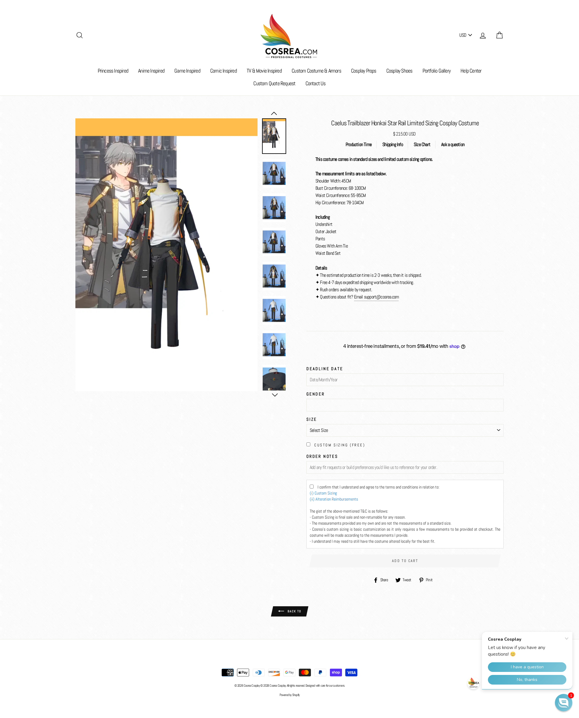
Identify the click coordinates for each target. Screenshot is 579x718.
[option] (166, 254)
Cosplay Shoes (399, 70)
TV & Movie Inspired (264, 70)
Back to (293, 611)
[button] (563, 702)
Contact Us (315, 83)
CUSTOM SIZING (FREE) (339, 445)
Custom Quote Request (274, 83)
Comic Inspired (223, 70)
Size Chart (422, 144)
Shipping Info (392, 144)
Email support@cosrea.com (376, 297)
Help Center (470, 70)
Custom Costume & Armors (316, 70)
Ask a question (452, 144)
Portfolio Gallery (436, 70)
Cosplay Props (363, 70)
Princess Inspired (113, 70)
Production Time (359, 144)
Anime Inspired (151, 70)
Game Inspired (187, 70)
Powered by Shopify (290, 695)
